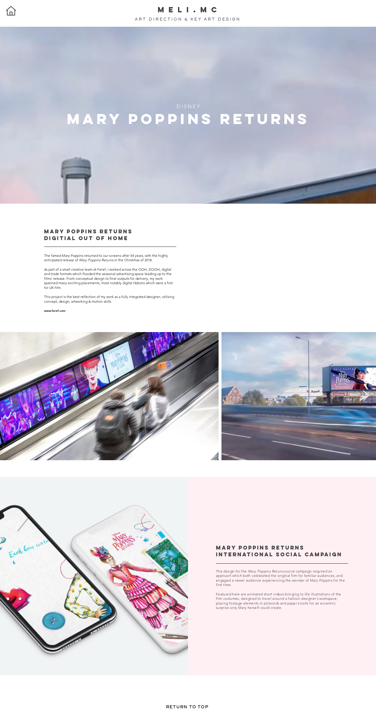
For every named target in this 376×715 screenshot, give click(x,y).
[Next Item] (365, 396)
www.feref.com (55, 311)
